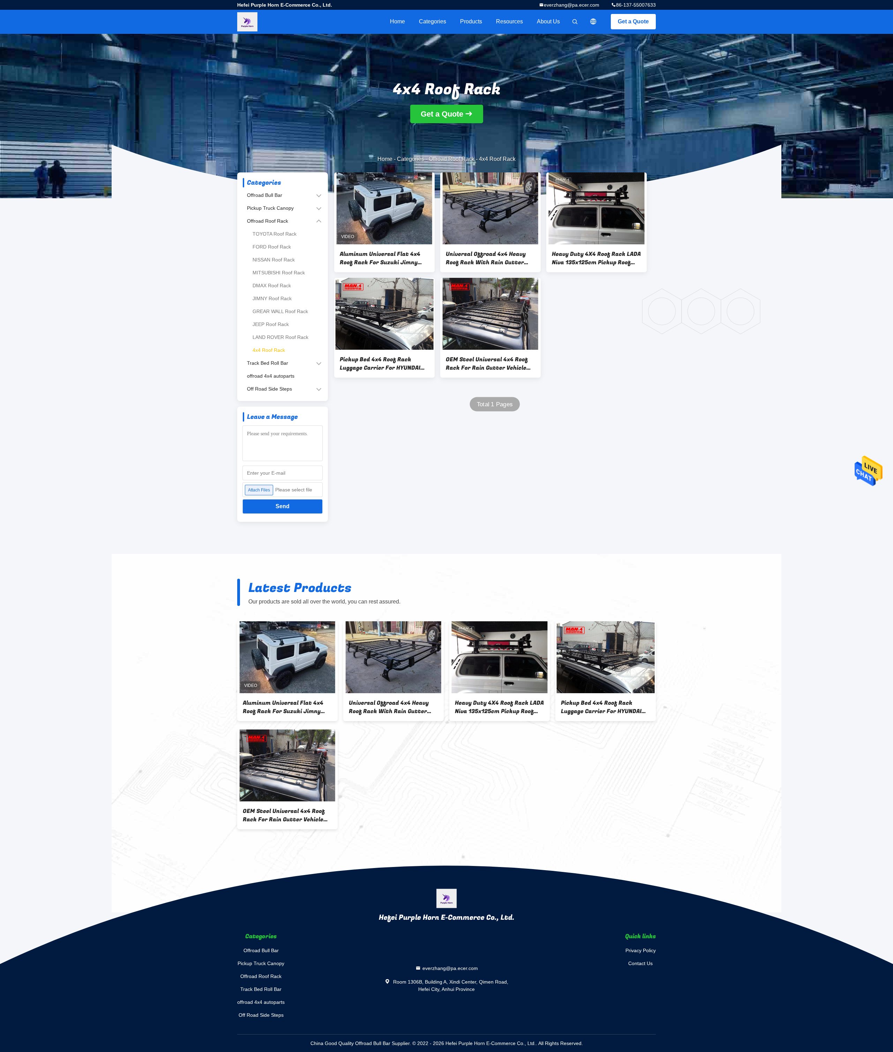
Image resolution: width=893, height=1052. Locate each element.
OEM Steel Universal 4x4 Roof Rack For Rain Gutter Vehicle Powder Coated (487, 363)
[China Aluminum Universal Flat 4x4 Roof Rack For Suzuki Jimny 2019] (384, 208)
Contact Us (640, 963)
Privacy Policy (640, 950)
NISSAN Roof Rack (274, 259)
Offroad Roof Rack (451, 159)
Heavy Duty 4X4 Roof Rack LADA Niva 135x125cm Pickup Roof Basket (596, 258)
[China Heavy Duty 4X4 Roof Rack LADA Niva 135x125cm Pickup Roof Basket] (596, 208)
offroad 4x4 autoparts (270, 376)
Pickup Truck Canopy (270, 208)
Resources (509, 21)
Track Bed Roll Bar (267, 363)
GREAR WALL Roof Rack (280, 311)
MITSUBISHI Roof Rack (279, 272)
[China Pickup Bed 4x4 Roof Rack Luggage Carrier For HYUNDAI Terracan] (384, 314)
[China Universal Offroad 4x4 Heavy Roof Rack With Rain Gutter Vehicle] (490, 208)
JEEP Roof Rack (271, 324)
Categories (432, 21)
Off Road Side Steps (269, 389)
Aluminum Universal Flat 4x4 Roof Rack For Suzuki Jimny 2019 (380, 258)
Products (471, 21)
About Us (548, 21)
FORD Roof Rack (272, 247)
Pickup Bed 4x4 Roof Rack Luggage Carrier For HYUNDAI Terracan (380, 363)
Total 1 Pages (495, 404)
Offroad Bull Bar (264, 195)
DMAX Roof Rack (272, 285)
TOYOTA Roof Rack (275, 234)
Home (397, 21)
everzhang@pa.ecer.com (571, 5)
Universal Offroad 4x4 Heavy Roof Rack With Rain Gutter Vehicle (486, 258)
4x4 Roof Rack (269, 350)
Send (283, 506)
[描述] (593, 22)
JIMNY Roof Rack (272, 298)
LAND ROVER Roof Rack (280, 337)
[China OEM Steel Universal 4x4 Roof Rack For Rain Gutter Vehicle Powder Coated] (490, 314)
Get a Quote (633, 21)
